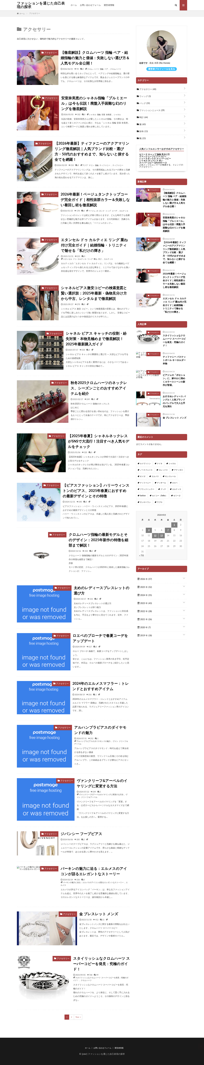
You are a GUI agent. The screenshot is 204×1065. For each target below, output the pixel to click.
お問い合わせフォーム (90, 5)
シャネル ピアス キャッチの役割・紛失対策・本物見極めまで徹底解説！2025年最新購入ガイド (96, 339)
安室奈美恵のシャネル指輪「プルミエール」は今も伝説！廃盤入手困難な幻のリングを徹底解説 (94, 103)
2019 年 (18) (146, 636)
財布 (143, 131)
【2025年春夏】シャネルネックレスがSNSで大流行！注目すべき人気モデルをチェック (98, 441)
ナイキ (159, 463)
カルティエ (123, 211)
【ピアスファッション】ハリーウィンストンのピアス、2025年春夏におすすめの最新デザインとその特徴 (96, 491)
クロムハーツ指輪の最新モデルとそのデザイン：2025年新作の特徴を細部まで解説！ (98, 540)
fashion (143, 496)
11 (103, 920)
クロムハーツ (115, 69)
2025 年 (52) (146, 587)
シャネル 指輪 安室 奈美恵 (100, 114)
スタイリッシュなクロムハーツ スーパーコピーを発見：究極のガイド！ (101, 964)
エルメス (155, 476)
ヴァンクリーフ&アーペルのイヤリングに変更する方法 (102, 783)
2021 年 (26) (146, 619)
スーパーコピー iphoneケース (153, 163)
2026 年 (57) (146, 579)
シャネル (117, 114)
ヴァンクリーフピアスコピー (152, 157)
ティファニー (117, 165)
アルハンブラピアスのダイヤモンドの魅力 (100, 730)
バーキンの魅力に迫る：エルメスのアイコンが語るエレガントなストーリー (94, 871)
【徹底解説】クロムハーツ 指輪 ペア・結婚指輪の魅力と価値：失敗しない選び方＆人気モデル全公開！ (95, 58)
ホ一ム (74, 5)
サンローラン (145, 502)
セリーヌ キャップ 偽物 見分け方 (154, 154)
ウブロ (159, 502)
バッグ (144, 103)
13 (161, 536)
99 (97, 975)
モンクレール (170, 476)
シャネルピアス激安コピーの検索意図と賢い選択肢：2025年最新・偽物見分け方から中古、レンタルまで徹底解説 (94, 293)
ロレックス (163, 470)
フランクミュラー (147, 489)
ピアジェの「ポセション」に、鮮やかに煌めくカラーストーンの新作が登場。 (174, 380)
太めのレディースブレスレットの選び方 (101, 590)
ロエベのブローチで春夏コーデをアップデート (100, 638)
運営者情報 (109, 5)
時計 (143, 117)
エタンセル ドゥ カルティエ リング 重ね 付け (82, 259)
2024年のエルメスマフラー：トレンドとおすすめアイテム (100, 686)
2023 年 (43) (146, 603)
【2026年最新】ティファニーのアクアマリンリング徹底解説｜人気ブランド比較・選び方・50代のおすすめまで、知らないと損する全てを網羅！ (92, 151)
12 (155, 536)
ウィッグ (145, 96)
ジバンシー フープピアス (81, 834)
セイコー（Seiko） (159, 496)
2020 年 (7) (145, 628)
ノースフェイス (146, 470)
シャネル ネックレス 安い (151, 161)
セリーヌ (177, 496)
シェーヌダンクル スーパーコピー (155, 159)
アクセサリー (147, 89)
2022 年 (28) (146, 611)
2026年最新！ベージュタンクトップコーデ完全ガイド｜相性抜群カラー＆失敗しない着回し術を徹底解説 (95, 200)
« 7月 (141, 556)
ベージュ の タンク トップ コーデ (102, 211)
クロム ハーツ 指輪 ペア (97, 69)
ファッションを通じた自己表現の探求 (41, 5)
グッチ (163, 489)
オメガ (142, 476)
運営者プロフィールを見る (161, 69)
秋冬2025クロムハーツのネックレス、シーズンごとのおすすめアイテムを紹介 (99, 388)
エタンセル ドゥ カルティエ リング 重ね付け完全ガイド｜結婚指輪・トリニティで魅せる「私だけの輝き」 (94, 245)
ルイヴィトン (145, 463)
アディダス (178, 470)
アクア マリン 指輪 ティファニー (96, 165)
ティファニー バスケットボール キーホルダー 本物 (174, 360)
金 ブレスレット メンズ (98, 914)
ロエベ (175, 483)
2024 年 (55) (146, 595)
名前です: (143, 63)
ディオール (161, 483)
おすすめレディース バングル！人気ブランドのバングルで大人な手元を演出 (174, 401)
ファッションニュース (152, 110)
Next (77, 1017)
